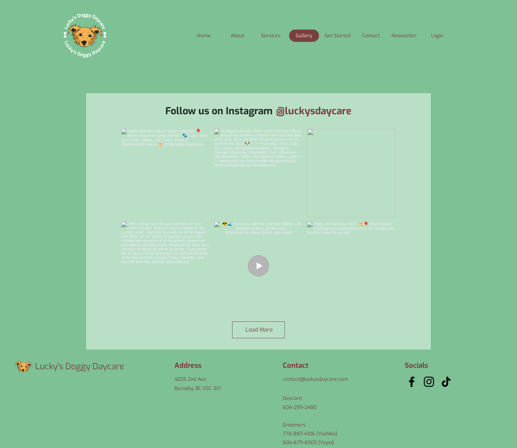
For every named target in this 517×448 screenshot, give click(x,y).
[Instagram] (429, 382)
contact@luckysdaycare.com (315, 379)
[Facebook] (412, 382)
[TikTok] (446, 382)
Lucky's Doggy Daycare (79, 366)
